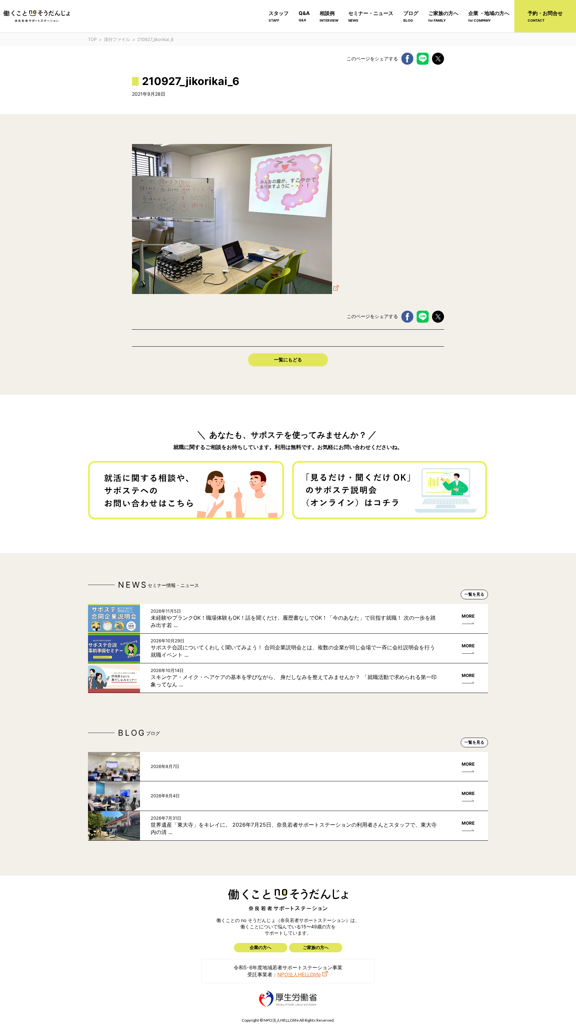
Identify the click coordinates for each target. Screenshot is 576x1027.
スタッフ (279, 16)
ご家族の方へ (443, 16)
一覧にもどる (288, 359)
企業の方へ (260, 947)
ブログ (410, 16)
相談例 (329, 16)
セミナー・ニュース (370, 16)
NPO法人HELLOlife (299, 974)
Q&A (304, 16)
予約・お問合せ (545, 16)
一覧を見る (474, 594)
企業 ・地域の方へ (488, 16)
